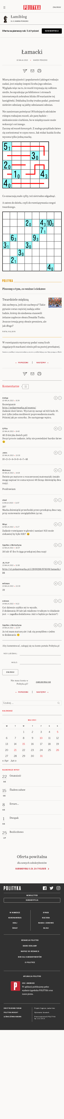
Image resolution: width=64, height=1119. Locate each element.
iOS (23, 983)
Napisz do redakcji (30, 951)
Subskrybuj (52, 31)
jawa (4, 453)
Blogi (46, 928)
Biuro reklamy (30, 946)
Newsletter (32, 895)
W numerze (15, 913)
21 (15, 750)
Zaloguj (57, 7)
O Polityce (30, 962)
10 (41, 738)
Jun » (13, 760)
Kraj (15, 923)
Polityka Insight (11, 1012)
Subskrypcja (32, 900)
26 (57, 750)
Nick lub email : (11, 654)
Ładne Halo (51, 1008)
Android (31, 983)
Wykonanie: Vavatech (41, 1012)
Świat (15, 928)
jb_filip (5, 563)
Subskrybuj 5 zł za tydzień (30, 868)
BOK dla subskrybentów (30, 957)
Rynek (46, 913)
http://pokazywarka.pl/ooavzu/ (19, 407)
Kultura (46, 918)
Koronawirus (15, 918)
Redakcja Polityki (30, 940)
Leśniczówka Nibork (12, 1017)
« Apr (5, 760)
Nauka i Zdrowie (46, 923)
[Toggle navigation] (4, 7)
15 (23, 744)
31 (41, 756)
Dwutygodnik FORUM (12, 1008)
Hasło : (14, 662)
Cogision (43, 1008)
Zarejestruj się (43, 682)
